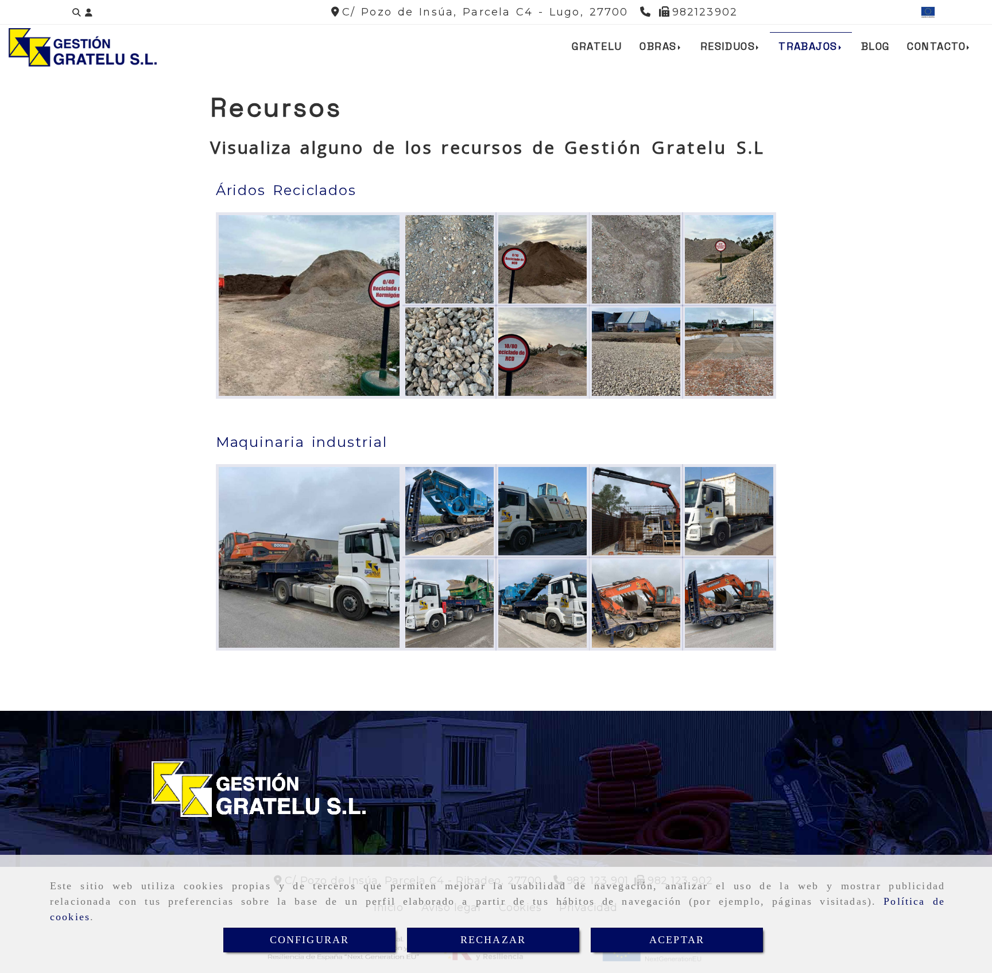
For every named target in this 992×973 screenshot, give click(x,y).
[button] (89, 12)
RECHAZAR (493, 939)
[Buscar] (76, 12)
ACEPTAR (676, 939)
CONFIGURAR (310, 939)
